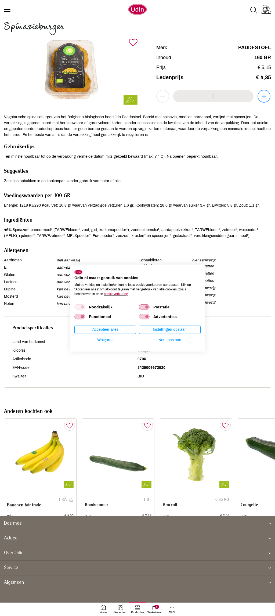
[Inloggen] (266, 9)
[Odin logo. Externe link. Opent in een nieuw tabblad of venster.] (78, 271)
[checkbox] (79, 307)
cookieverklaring (116, 294)
